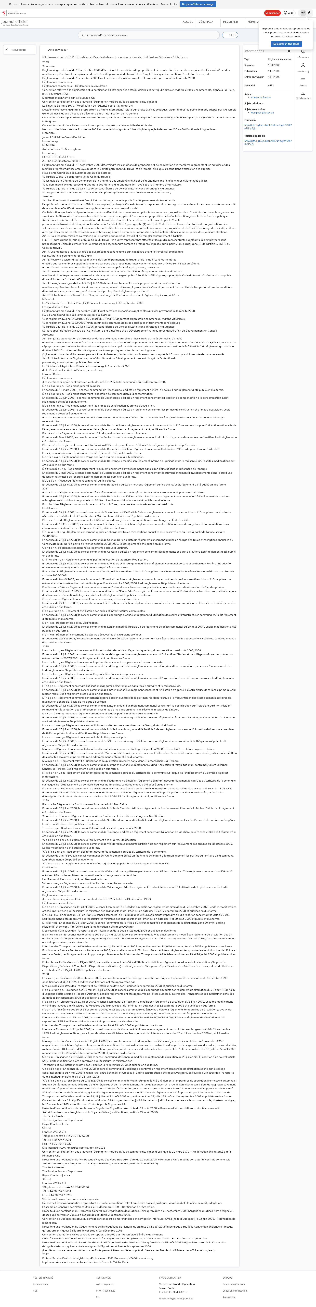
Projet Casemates (105, 1290)
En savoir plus (169, 4)
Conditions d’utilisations (235, 1290)
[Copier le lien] (260, 120)
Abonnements (40, 1284)
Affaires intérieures (261, 97)
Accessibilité (229, 1297)
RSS (35, 1290)
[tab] (303, 53)
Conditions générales (234, 1284)
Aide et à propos (105, 1284)
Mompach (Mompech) (262, 112)
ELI (97, 1297)
